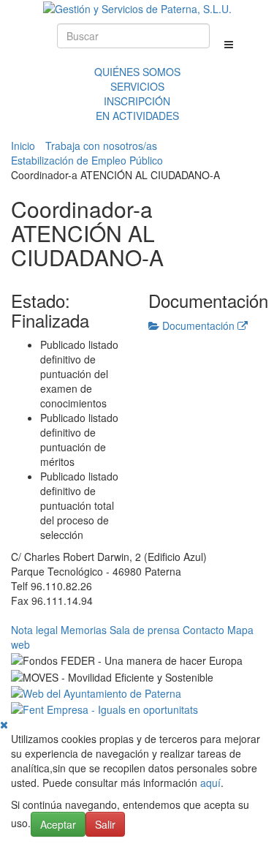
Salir (105, 824)
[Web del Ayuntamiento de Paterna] (96, 692)
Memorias (84, 629)
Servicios (137, 86)
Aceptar (58, 824)
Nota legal (34, 629)
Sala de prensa (145, 629)
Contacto (203, 629)
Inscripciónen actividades (137, 108)
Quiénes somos (137, 71)
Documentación (198, 325)
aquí (210, 782)
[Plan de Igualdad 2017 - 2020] (104, 708)
